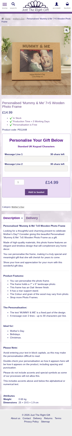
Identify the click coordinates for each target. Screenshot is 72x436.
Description (11, 218)
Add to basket (36, 192)
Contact (27, 418)
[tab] (13, 218)
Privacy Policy (31, 421)
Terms (58, 418)
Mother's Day (19, 19)
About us (15, 418)
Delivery (32, 218)
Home (8, 19)
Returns (48, 418)
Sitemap (45, 421)
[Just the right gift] (35, 5)
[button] (66, 30)
